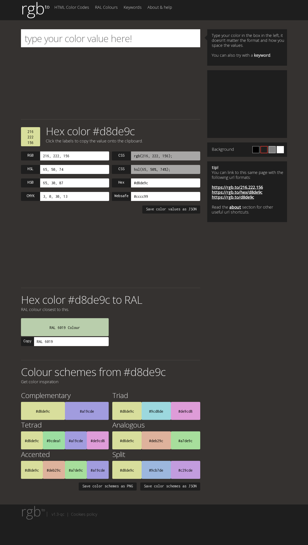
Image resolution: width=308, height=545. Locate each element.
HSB (31, 182)
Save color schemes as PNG (107, 486)
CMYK (31, 196)
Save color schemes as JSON (170, 486)
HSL (31, 169)
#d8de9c (43, 411)
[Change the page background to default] (264, 149)
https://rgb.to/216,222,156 (237, 187)
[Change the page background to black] (256, 149)
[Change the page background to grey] (272, 149)
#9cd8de (156, 411)
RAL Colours (106, 7)
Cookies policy (84, 514)
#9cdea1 (54, 441)
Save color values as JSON (171, 209)
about (235, 207)
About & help (159, 7)
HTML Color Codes (71, 7)
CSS (121, 155)
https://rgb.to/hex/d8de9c (237, 192)
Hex (121, 182)
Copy (27, 341)
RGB (31, 155)
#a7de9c (185, 441)
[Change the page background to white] (280, 149)
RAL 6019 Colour (65, 328)
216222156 (31, 137)
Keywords (133, 7)
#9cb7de (156, 470)
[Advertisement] (110, 83)
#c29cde (185, 470)
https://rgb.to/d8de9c (233, 197)
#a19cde (87, 411)
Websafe (121, 196)
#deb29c (156, 441)
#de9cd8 (185, 411)
